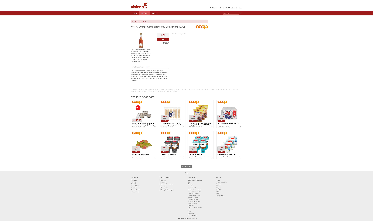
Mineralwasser (192, 203)
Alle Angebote (186, 166)
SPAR (218, 192)
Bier (189, 209)
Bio (189, 182)
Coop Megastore (221, 182)
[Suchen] (240, 13)
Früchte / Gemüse (193, 193)
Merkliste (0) (224, 8)
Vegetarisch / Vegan (194, 201)
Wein (189, 211)
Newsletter (163, 182)
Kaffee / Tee (191, 213)
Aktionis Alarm (135, 190)
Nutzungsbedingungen (166, 190)
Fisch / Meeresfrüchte (194, 192)
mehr (148, 67)
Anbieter (155, 13)
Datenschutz (163, 188)
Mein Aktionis (215, 8)
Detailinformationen (138, 67)
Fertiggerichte (192, 188)
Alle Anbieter (220, 195)
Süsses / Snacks (193, 197)
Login (240, 8)
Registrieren (135, 192)
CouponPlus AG (187, 218)
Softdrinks (191, 205)
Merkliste (134, 188)
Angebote (144, 13)
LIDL (217, 186)
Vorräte (190, 186)
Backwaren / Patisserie (195, 180)
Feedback (163, 180)
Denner (218, 184)
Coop (218, 180)
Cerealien (191, 184)
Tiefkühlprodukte (193, 199)
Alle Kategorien (192, 215)
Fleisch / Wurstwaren (194, 190)
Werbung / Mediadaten (167, 184)
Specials (133, 184)
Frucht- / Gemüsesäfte (195, 207)
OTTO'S (218, 190)
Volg (217, 193)
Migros (218, 188)
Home (135, 13)
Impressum (163, 186)
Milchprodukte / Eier (194, 195)
